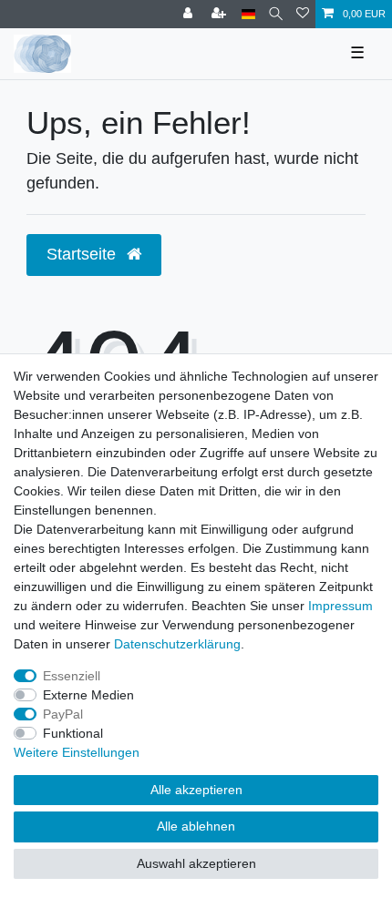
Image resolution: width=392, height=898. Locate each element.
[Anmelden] (189, 14)
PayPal (63, 714)
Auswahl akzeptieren (196, 863)
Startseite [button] (83, 254)
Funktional (73, 733)
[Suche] (276, 14)
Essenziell (71, 675)
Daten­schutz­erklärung (177, 644)
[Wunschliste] (302, 14)
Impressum (340, 605)
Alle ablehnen (196, 826)
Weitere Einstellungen (76, 752)
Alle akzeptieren (196, 789)
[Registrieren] (220, 14)
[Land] (248, 14)
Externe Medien (88, 695)
